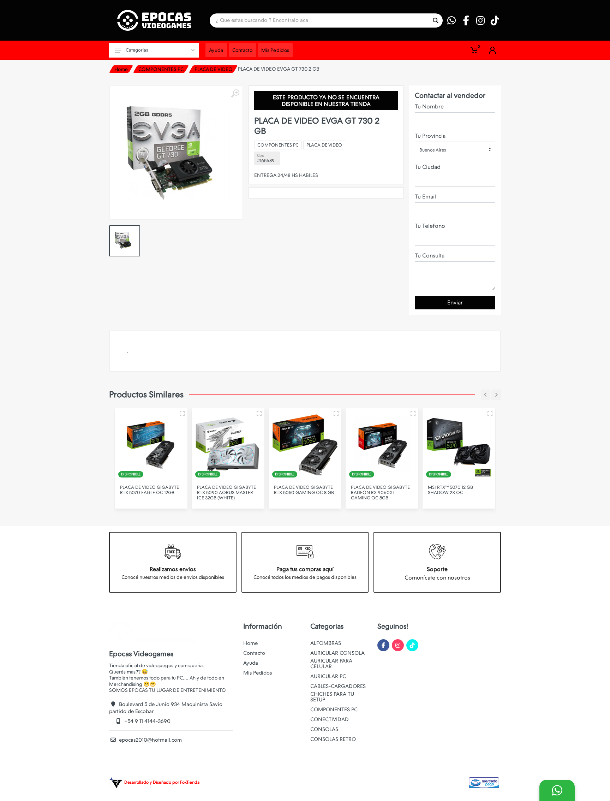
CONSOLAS (324, 729)
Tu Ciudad (428, 167)
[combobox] (455, 149)
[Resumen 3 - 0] (182, 413)
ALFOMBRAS (325, 643)
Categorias (137, 50)
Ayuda (250, 663)
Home (121, 69)
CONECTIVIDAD (329, 719)
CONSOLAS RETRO (333, 739)
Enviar (455, 302)
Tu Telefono (430, 225)
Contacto (254, 653)
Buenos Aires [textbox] (432, 150)
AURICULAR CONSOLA (337, 653)
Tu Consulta (429, 255)
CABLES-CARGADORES (338, 686)
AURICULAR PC (328, 676)
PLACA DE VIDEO (214, 69)
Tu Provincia (430, 135)
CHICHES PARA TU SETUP (332, 696)
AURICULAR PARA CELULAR (331, 663)
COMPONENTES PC (161, 69)
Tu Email (425, 196)
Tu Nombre (429, 106)
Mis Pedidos (257, 673)
